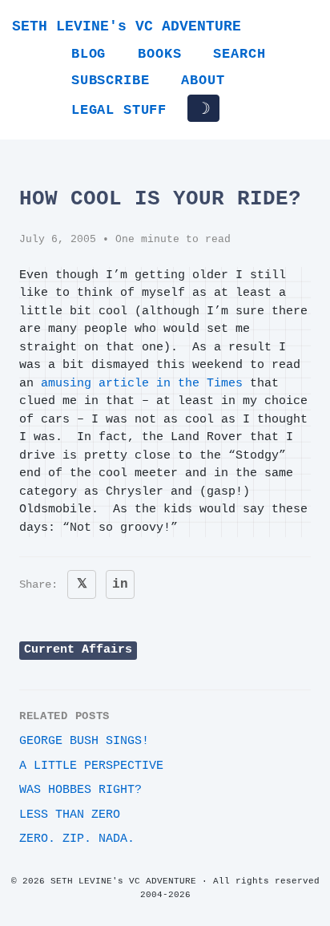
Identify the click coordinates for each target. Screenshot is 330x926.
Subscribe (110, 80)
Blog (88, 54)
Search (239, 54)
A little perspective (91, 766)
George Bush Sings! (84, 741)
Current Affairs (78, 650)
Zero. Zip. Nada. (77, 839)
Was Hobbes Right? (80, 790)
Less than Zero (69, 815)
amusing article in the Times (142, 383)
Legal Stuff (119, 110)
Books (159, 54)
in (120, 584)
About (202, 80)
